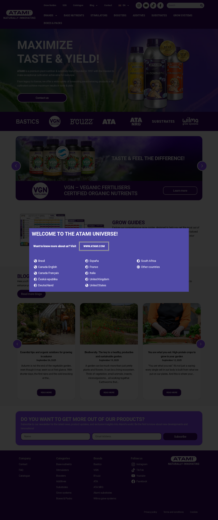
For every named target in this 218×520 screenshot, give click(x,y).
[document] (109, 260)
